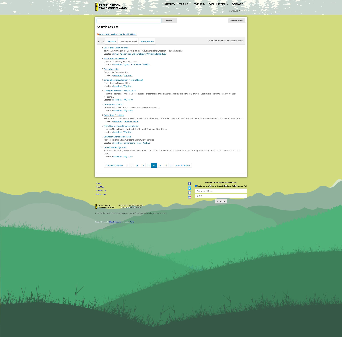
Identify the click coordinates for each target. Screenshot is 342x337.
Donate (237, 4)
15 (160, 165)
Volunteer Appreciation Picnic (117, 136)
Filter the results (237, 20)
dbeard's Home (131, 121)
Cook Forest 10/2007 (114, 104)
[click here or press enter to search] (240, 10)
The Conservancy (203, 186)
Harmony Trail (241, 186)
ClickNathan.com (115, 222)
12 (142, 165)
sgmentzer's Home (132, 64)
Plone (132, 222)
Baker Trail (231, 186)
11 (137, 165)
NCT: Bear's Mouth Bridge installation (121, 126)
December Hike (111, 69)
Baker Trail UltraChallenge (116, 47)
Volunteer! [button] (217, 4)
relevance (111, 41)
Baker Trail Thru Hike (114, 115)
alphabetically (147, 41)
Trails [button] (183, 4)
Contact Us (101, 190)
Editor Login (101, 194)
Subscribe (221, 201)
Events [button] (199, 4)
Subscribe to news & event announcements (221, 182)
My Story (128, 75)
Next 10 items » (183, 165)
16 (165, 165)
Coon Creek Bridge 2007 (115, 147)
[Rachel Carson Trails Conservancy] (111, 7)
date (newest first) (128, 41)
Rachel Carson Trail (218, 186)
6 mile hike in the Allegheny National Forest (123, 79)
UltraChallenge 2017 (156, 53)
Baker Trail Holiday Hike (115, 58)
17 (171, 165)
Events (116, 53)
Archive (146, 64)
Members (117, 64)
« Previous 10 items (114, 165)
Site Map (100, 187)
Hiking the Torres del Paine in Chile (120, 90)
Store (98, 183)
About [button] (169, 4)
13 (148, 165)
